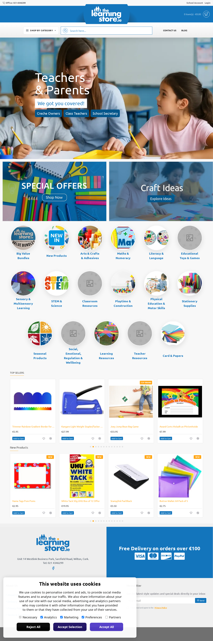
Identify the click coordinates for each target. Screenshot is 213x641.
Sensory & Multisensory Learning (23, 303)
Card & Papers (173, 355)
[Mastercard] (153, 556)
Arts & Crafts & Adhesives (89, 255)
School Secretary (105, 113)
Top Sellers (17, 372)
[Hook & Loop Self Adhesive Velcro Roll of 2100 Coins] (33, 402)
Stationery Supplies (189, 303)
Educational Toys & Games (190, 255)
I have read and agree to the (148, 607)
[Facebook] (53, 568)
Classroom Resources (90, 303)
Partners (115, 617)
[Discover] (166, 556)
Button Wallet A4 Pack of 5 (61, 500)
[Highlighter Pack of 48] (82, 402)
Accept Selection (70, 627)
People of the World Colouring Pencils (116, 500)
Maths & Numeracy (123, 255)
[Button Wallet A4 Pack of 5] (67, 476)
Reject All (33, 627)
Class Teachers (76, 113)
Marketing (71, 617)
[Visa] (140, 556)
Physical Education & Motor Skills (156, 303)
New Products (56, 255)
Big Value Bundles (23, 255)
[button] (18, 438)
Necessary (30, 617)
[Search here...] (65, 30)
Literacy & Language (156, 255)
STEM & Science (56, 303)
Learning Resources (106, 355)
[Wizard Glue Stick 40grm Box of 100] (180, 402)
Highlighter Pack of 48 (73, 426)
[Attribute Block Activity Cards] (131, 402)
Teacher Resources (139, 355)
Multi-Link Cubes (203, 500)
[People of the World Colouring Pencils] (116, 476)
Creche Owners (48, 113)
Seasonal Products (40, 355)
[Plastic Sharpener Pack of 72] (165, 476)
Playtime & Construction (123, 303)
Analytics (50, 617)
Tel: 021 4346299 (53, 562)
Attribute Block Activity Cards (126, 426)
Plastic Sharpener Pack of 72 (159, 500)
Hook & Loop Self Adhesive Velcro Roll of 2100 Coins (33, 426)
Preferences (93, 617)
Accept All (106, 627)
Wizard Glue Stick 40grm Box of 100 (178, 426)
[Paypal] (179, 556)
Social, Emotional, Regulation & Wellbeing (73, 355)
